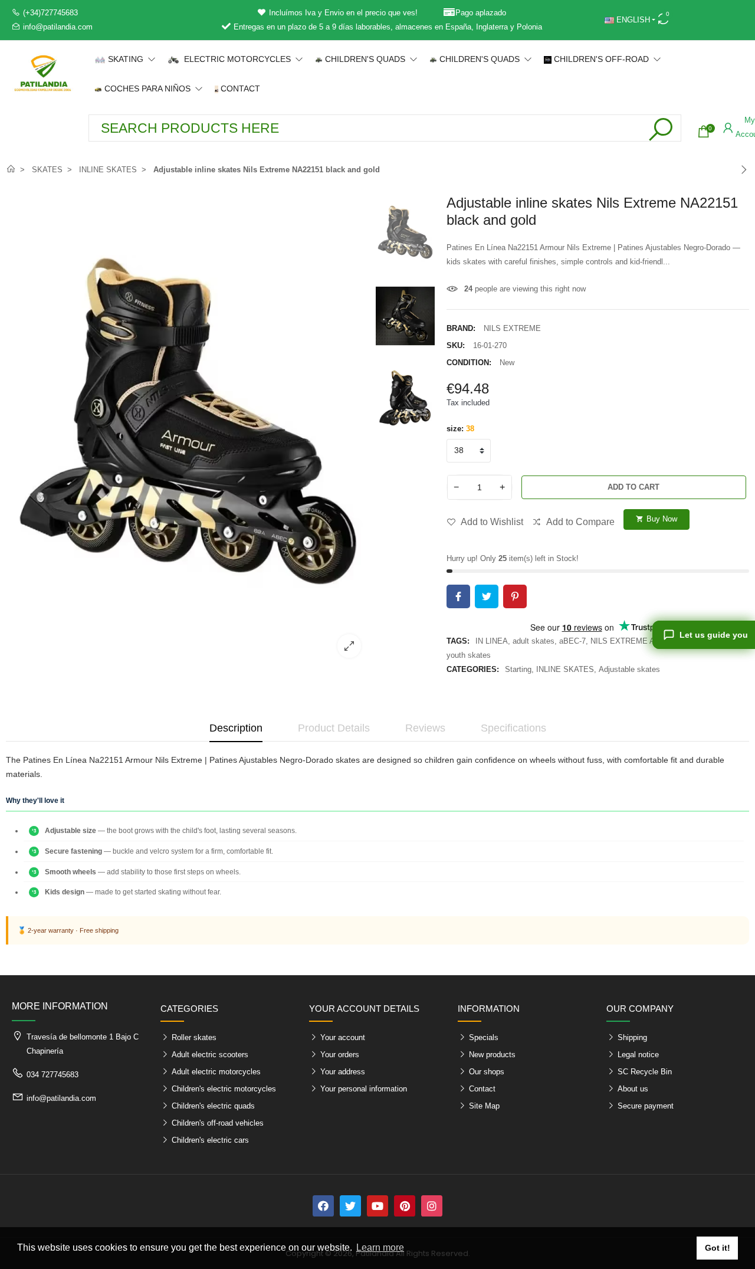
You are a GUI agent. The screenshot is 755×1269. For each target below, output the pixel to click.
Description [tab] (235, 728)
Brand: (461, 328)
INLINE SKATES (565, 669)
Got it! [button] (717, 1247)
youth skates (469, 655)
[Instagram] (431, 1205)
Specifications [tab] (513, 728)
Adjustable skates (629, 669)
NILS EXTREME (512, 328)
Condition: (469, 362)
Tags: (458, 641)
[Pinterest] (404, 1205)
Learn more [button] (380, 1247)
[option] (188, 431)
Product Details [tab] (334, 728)
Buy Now (656, 518)
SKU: (456, 345)
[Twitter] (350, 1205)
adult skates (533, 641)
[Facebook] (323, 1205)
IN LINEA (491, 641)
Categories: (473, 669)
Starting (518, 669)
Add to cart (633, 487)
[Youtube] (377, 1205)
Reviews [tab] (425, 728)
